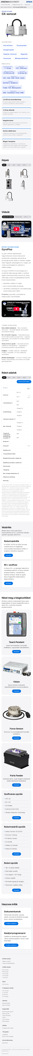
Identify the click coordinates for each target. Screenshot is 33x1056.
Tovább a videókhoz (11, 945)
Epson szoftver (6, 1005)
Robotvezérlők (6, 1003)
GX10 (18, 165)
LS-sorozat (5, 973)
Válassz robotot (6, 961)
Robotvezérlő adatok (24, 381)
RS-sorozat (5, 971)
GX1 (4, 165)
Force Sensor (5, 1019)
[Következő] (30, 164)
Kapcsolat (27, 4)
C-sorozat (5, 992)
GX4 (9, 165)
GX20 (24, 165)
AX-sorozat (5, 984)
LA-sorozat (5, 975)
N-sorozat (5, 994)
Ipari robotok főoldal (6, 7)
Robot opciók (5, 1013)
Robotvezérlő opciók (7, 1011)
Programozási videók (7, 1028)
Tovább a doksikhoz (11, 923)
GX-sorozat (5, 969)
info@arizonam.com (17, 4)
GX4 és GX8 (18, 217)
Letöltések (5, 1034)
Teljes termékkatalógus (8, 963)
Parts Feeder (5, 1021)
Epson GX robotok (8, 217)
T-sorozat (5, 977)
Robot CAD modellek (7, 1036)
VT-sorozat (5, 996)
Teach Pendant (6, 1015)
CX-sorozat (5, 990)
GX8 (14, 165)
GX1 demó (26, 217)
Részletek (8, 555)
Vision (4, 1017)
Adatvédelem (5, 1053)
